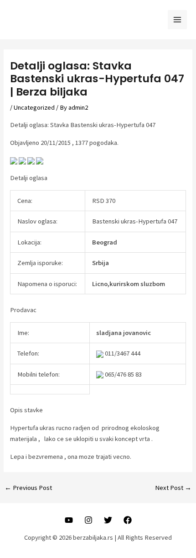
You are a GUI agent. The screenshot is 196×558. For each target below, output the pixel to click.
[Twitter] (108, 520)
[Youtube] (69, 520)
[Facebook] (128, 520)
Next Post (173, 487)
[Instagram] (88, 520)
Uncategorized (34, 107)
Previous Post (28, 487)
